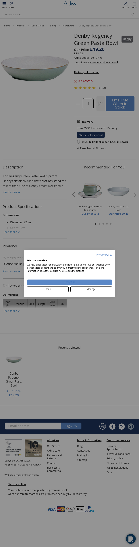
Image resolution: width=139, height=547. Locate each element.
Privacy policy (104, 254)
